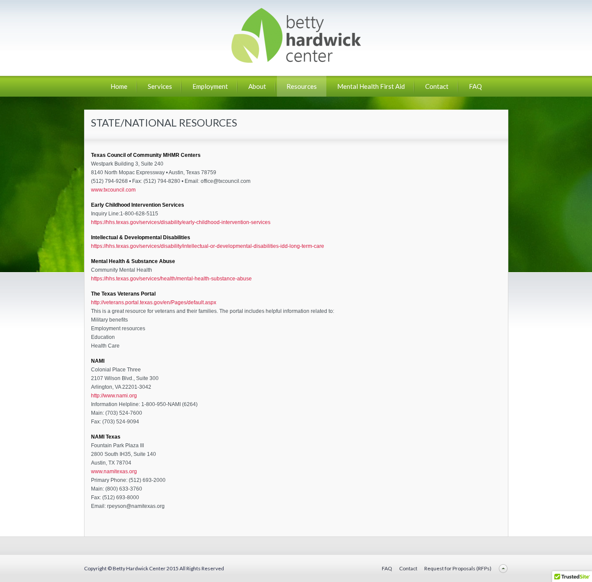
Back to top (503, 568)
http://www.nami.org (114, 396)
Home (119, 86)
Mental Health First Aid (371, 86)
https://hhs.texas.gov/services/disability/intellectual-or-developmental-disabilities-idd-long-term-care (207, 246)
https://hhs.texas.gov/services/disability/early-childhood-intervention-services (180, 222)
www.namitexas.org (114, 471)
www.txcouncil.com (113, 190)
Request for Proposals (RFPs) (457, 568)
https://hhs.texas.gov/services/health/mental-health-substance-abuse (171, 279)
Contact (437, 86)
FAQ (475, 86)
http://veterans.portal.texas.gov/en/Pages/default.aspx (153, 302)
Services (160, 86)
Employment (210, 86)
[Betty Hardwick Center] (296, 59)
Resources (301, 86)
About (257, 86)
